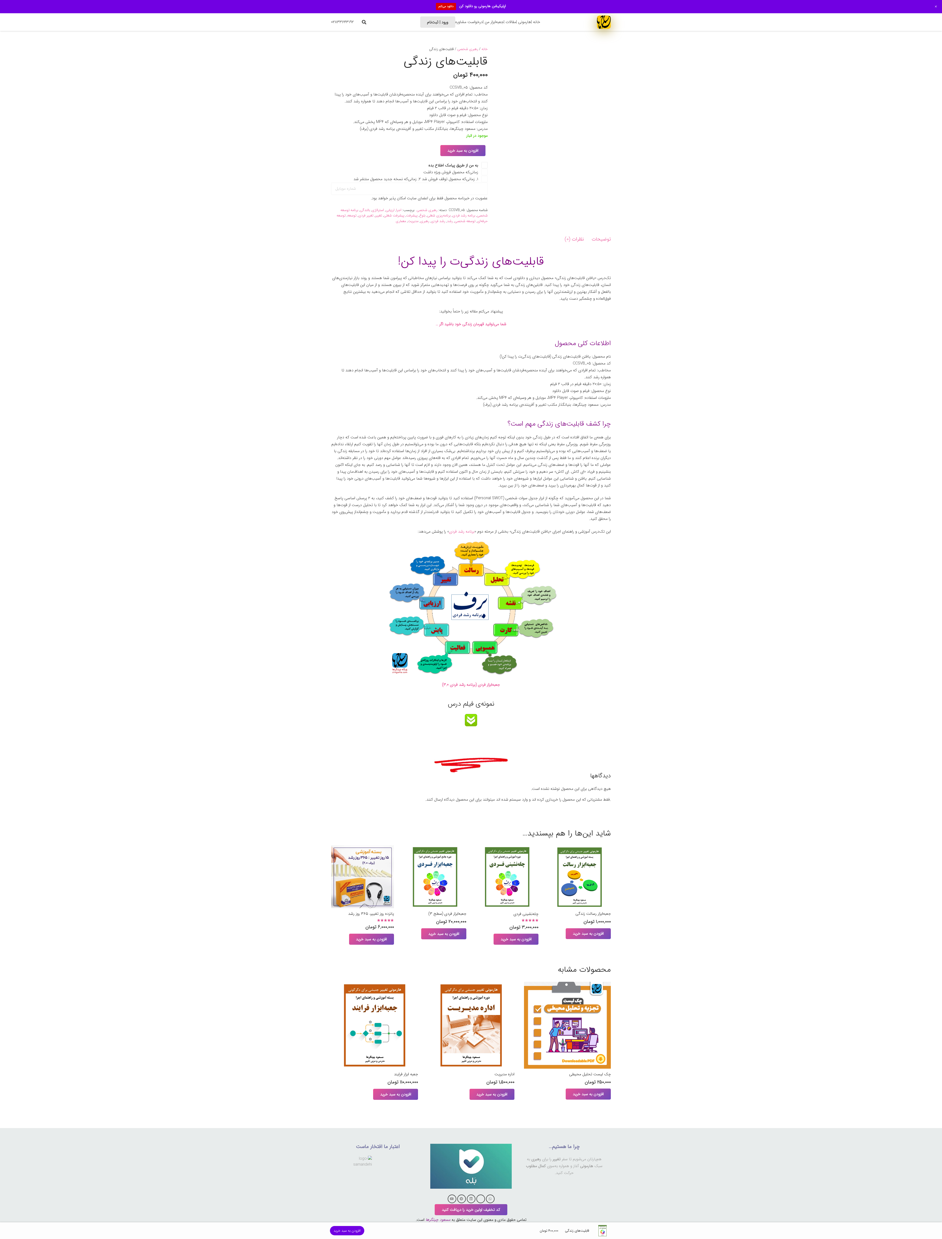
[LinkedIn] (471, 1199)
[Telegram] (461, 1199)
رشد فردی (438, 221)
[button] (364, 22)
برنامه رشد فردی (463, 215)
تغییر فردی (365, 215)
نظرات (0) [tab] (574, 239)
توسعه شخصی (465, 221)
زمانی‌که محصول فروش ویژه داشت (451, 172)
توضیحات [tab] (601, 239)
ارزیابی (390, 210)
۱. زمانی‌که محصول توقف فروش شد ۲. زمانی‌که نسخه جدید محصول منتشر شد (416, 179)
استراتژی (378, 210)
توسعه (351, 215)
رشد (450, 221)
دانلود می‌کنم (446, 6)
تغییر (378, 215)
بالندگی (365, 210)
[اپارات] (480, 1199)
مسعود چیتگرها (438, 1220)
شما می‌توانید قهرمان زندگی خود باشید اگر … (471, 324)
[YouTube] (452, 1199)
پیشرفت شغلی (394, 215)
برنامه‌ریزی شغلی (439, 215)
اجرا (398, 210)
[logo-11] (604, 22)
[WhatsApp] (490, 1199)
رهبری (424, 221)
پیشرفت (412, 215)
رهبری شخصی (467, 49)
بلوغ (422, 215)
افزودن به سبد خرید (462, 151)
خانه (485, 49)
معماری (401, 221)
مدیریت (413, 221)
